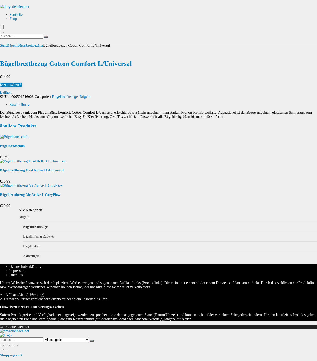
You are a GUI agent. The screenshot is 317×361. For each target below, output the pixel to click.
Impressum (17, 271)
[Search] (2, 32)
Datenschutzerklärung (25, 266)
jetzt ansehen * (11, 85)
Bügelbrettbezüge (30, 45)
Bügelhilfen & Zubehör (38, 236)
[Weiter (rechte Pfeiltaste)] (6, 349)
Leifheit (5, 92)
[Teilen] (11, 345)
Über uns (16, 275)
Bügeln (12, 45)
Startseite (16, 14)
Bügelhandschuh (12, 146)
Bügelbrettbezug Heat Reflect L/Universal (32, 170)
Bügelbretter (31, 246)
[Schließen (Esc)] (16, 345)
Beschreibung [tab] (19, 104)
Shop (13, 19)
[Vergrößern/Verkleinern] (2, 345)
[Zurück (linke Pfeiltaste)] (2, 349)
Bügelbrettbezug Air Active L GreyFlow (30, 195)
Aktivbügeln (31, 256)
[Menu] (2, 27)
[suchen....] (46, 37)
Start (3, 45)
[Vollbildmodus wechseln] (6, 345)
